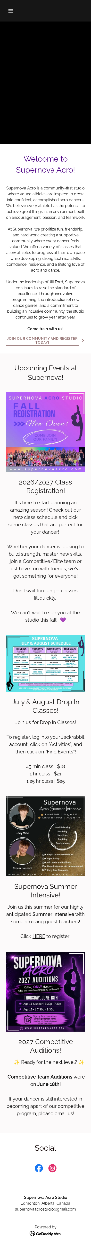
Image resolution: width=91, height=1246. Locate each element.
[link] (39, 1169)
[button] (15, 11)
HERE (39, 936)
